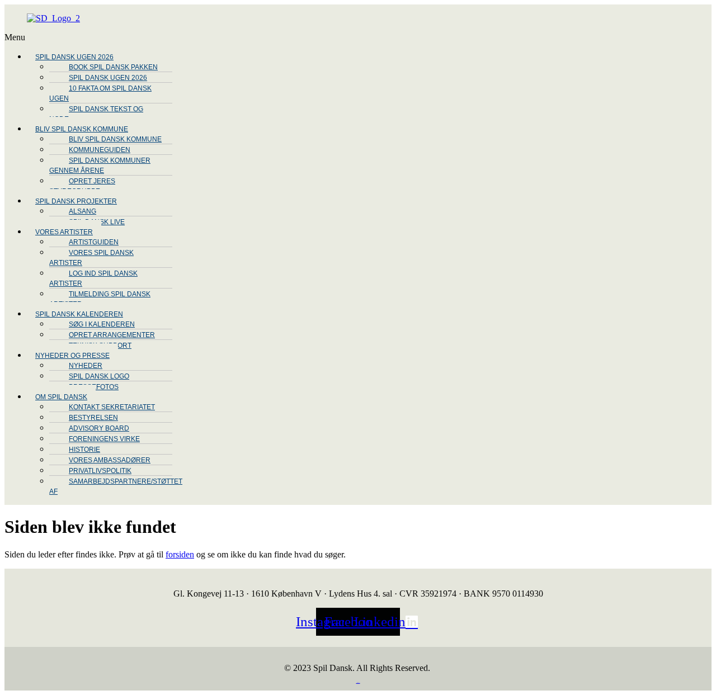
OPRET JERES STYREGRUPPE (82, 186)
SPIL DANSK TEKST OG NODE (96, 114)
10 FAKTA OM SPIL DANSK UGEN (100, 93)
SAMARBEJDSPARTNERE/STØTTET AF (115, 486)
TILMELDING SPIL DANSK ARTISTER (99, 299)
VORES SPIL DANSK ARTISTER (91, 258)
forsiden (180, 554)
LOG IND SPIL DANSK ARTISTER (93, 278)
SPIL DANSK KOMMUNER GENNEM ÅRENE (99, 165)
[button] (313, 37)
